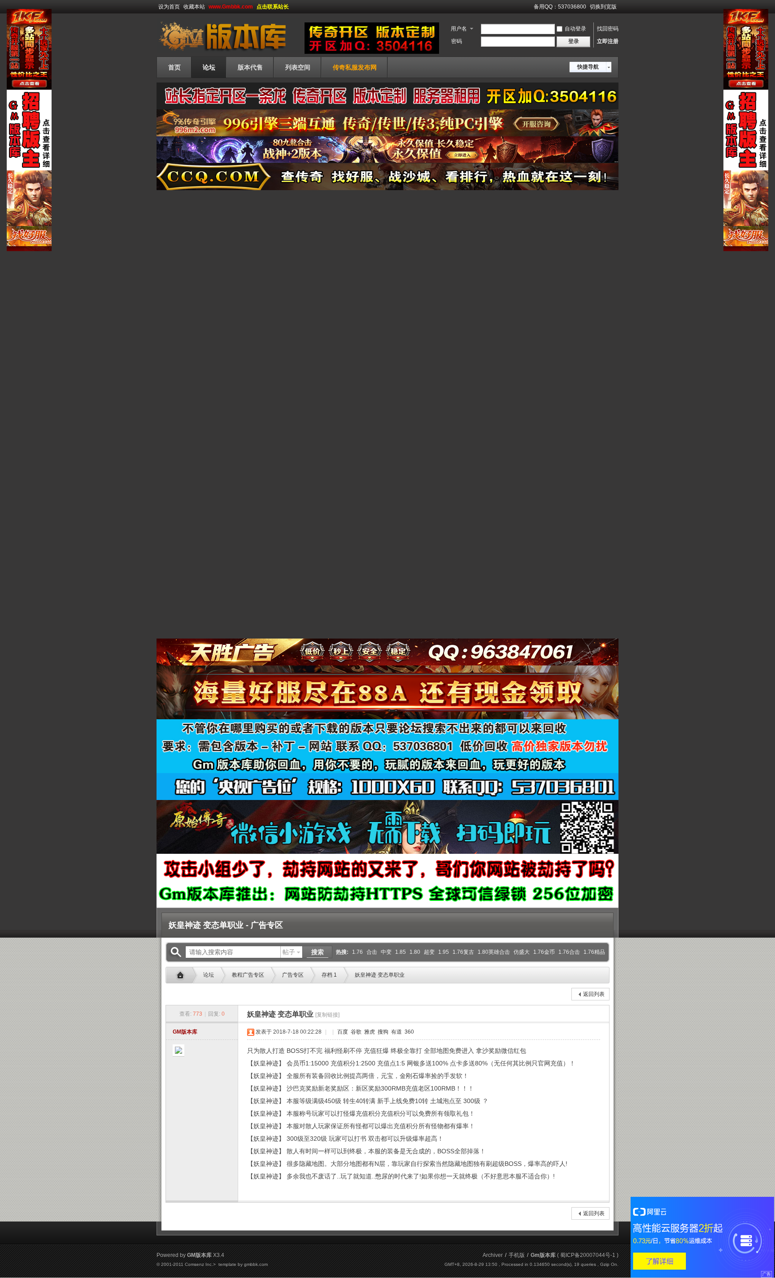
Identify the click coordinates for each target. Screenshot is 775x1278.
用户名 (459, 29)
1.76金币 (544, 952)
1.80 (414, 952)
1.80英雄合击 (494, 952)
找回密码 (607, 29)
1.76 (357, 952)
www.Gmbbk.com (231, 7)
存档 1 (329, 975)
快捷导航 (588, 67)
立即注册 (607, 41)
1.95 (443, 952)
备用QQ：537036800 (560, 7)
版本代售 (250, 67)
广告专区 (293, 975)
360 (408, 1032)
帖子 (289, 952)
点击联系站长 (273, 7)
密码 (456, 41)
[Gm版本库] (228, 51)
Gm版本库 (182, 975)
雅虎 (369, 1032)
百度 (342, 1032)
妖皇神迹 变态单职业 (380, 975)
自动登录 (575, 29)
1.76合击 (569, 952)
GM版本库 (185, 1032)
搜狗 (382, 1032)
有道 (396, 1032)
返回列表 (594, 994)
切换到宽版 (603, 7)
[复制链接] (327, 1015)
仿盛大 (522, 952)
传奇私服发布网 (355, 67)
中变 (386, 952)
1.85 (400, 952)
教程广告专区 (248, 975)
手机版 (517, 1255)
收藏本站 (194, 7)
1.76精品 (594, 952)
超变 (429, 952)
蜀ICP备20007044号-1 (587, 1255)
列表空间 (297, 67)
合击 (371, 952)
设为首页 (169, 7)
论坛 (209, 67)
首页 (174, 67)
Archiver (493, 1255)
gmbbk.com (256, 1264)
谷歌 (355, 1032)
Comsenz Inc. (199, 1264)
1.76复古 (463, 952)
